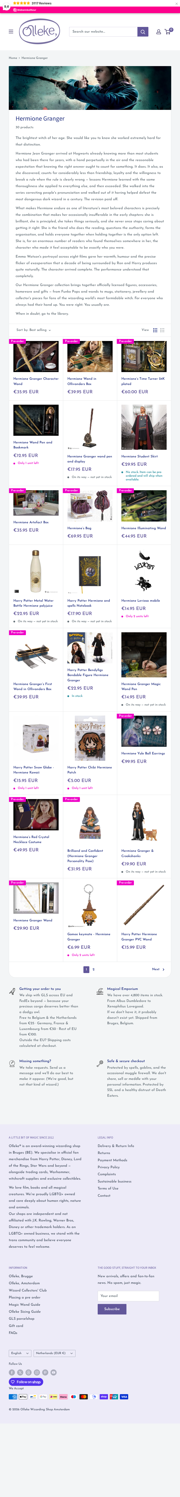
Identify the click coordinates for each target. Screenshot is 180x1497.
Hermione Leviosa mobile (140, 601)
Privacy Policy (109, 1167)
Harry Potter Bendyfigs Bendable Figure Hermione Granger (87, 675)
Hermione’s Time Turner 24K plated (143, 381)
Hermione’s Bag (79, 528)
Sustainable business (114, 1181)
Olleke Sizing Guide (25, 1312)
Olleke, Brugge (21, 1276)
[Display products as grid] (155, 330)
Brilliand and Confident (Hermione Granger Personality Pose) (85, 856)
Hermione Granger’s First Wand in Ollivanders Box (32, 687)
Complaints (107, 1174)
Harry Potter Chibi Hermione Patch (89, 770)
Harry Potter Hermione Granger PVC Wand (139, 937)
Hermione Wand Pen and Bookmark (32, 445)
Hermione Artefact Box (31, 522)
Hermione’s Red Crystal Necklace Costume (31, 840)
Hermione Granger (35, 58)
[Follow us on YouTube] (53, 1372)
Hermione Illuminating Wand (143, 528)
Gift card (16, 1326)
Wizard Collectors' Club (28, 1290)
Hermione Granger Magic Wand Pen (141, 687)
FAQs (13, 1333)
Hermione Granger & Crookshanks (137, 853)
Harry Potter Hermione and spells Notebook (88, 603)
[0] (167, 31)
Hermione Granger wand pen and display (89, 459)
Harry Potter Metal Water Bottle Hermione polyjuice (33, 603)
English (16, 1353)
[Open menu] (11, 31)
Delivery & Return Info (116, 1146)
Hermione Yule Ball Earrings (143, 753)
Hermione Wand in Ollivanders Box (81, 381)
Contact (104, 1196)
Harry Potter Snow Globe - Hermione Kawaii (33, 770)
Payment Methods (112, 1160)
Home (13, 58)
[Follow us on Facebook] (12, 1372)
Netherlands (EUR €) (51, 1353)
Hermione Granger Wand (32, 920)
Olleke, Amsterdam (24, 1283)
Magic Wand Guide (24, 1305)
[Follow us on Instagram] (37, 1372)
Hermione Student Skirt (139, 456)
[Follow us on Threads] (28, 1372)
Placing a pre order (24, 1297)
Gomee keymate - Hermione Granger (88, 937)
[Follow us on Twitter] (20, 1372)
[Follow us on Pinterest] (45, 1372)
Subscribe (112, 1309)
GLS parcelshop (21, 1319)
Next (156, 969)
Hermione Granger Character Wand (36, 381)
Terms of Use (108, 1188)
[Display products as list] (162, 330)
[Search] (142, 32)
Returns (104, 1153)
